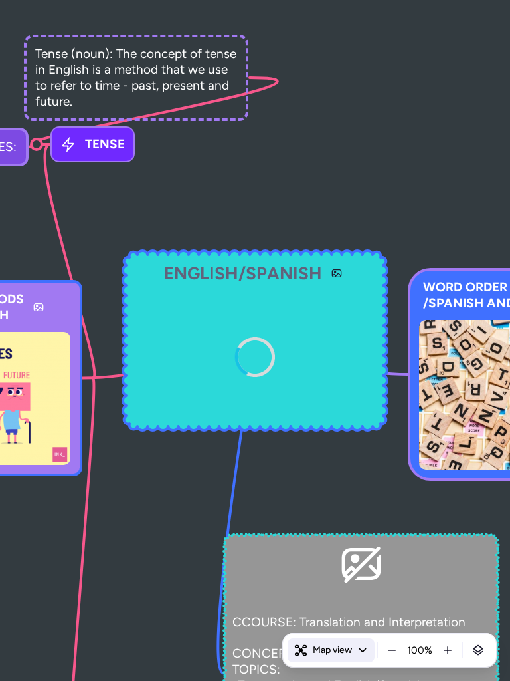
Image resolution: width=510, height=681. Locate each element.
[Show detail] (478, 650)
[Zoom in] (448, 650)
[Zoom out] (392, 650)
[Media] (336, 273)
